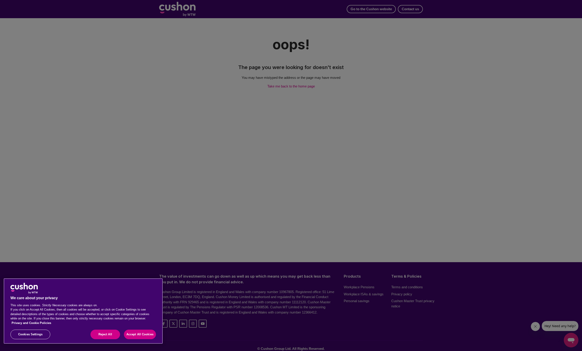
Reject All (105, 334)
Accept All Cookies (139, 334)
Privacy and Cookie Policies (31, 323)
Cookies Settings (30, 334)
